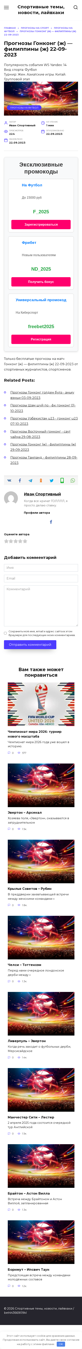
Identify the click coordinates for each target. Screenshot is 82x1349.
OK (61, 1344)
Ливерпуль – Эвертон (27, 1041)
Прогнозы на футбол (24, 107)
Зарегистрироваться (41, 224)
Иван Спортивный (42, 494)
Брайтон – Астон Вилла (29, 1193)
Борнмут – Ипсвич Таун (28, 1269)
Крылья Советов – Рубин (30, 889)
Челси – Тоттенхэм (24, 965)
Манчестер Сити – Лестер (31, 1117)
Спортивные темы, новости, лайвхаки (41, 9)
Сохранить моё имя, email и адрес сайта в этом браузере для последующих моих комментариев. (42, 633)
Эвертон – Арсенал (25, 812)
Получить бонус (41, 282)
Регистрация (41, 339)
